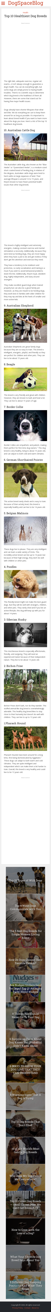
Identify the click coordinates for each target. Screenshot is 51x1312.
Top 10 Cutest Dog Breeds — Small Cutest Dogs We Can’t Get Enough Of (25, 1204)
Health (25, 12)
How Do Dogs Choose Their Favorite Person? (25, 961)
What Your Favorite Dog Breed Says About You (25, 1258)
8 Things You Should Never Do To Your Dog (25, 1015)
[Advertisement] (25, 50)
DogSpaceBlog (25, 3)
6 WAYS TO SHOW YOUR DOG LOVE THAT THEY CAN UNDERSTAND (25, 1069)
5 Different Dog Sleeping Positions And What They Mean (25, 1285)
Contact (27, 1308)
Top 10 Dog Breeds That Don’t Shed (25, 1123)
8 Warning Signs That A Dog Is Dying (25, 1096)
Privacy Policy (17, 1308)
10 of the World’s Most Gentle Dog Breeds (25, 1150)
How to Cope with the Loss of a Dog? (25, 1231)
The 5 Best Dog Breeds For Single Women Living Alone (25, 934)
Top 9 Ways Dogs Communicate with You (25, 907)
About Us (35, 1308)
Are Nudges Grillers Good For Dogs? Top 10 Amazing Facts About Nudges (25, 988)
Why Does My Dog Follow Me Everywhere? (25, 1177)
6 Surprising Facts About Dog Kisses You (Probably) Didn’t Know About (25, 1042)
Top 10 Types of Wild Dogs (25, 880)
